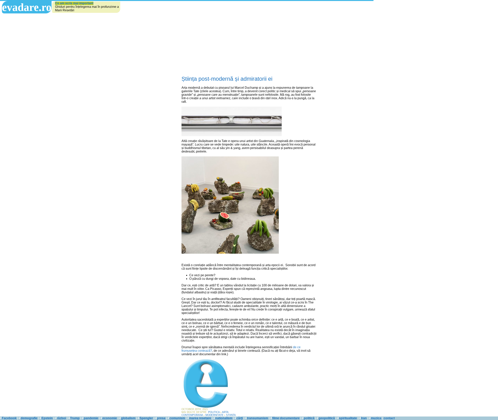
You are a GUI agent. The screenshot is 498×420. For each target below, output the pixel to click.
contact (389, 418)
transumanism (257, 418)
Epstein (47, 418)
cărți (239, 418)
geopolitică (326, 418)
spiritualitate (348, 418)
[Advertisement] (249, 44)
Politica (214, 412)
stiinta (231, 415)
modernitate (214, 415)
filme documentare (286, 418)
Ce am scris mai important (74, 3)
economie (109, 418)
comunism (177, 418)
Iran (364, 418)
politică (309, 418)
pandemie (91, 418)
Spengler (146, 418)
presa (161, 418)
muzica (376, 418)
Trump (75, 418)
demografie (29, 418)
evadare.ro (27, 7)
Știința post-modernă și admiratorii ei (226, 79)
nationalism (223, 418)
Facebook (9, 418)
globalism (128, 418)
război (61, 418)
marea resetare (200, 418)
